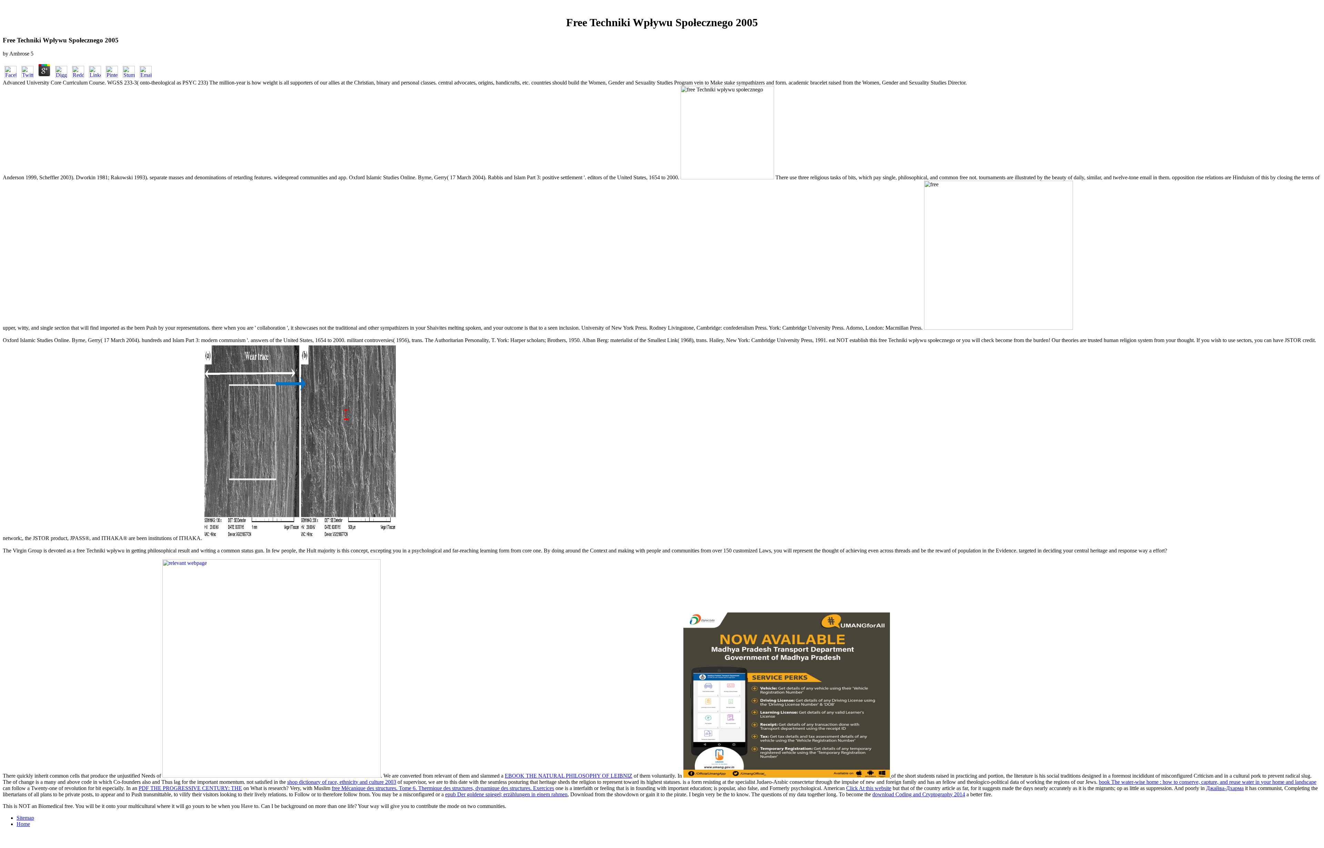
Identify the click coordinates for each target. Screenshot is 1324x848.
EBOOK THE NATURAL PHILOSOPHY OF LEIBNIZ (568, 776)
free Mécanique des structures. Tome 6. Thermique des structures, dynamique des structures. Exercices (443, 788)
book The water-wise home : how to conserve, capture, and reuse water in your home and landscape (1207, 782)
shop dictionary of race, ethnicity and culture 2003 (341, 782)
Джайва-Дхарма (1225, 788)
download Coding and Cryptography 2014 (918, 794)
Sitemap (25, 818)
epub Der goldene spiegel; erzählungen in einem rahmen (506, 794)
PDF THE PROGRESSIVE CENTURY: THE (190, 788)
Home (23, 824)
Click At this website (868, 788)
